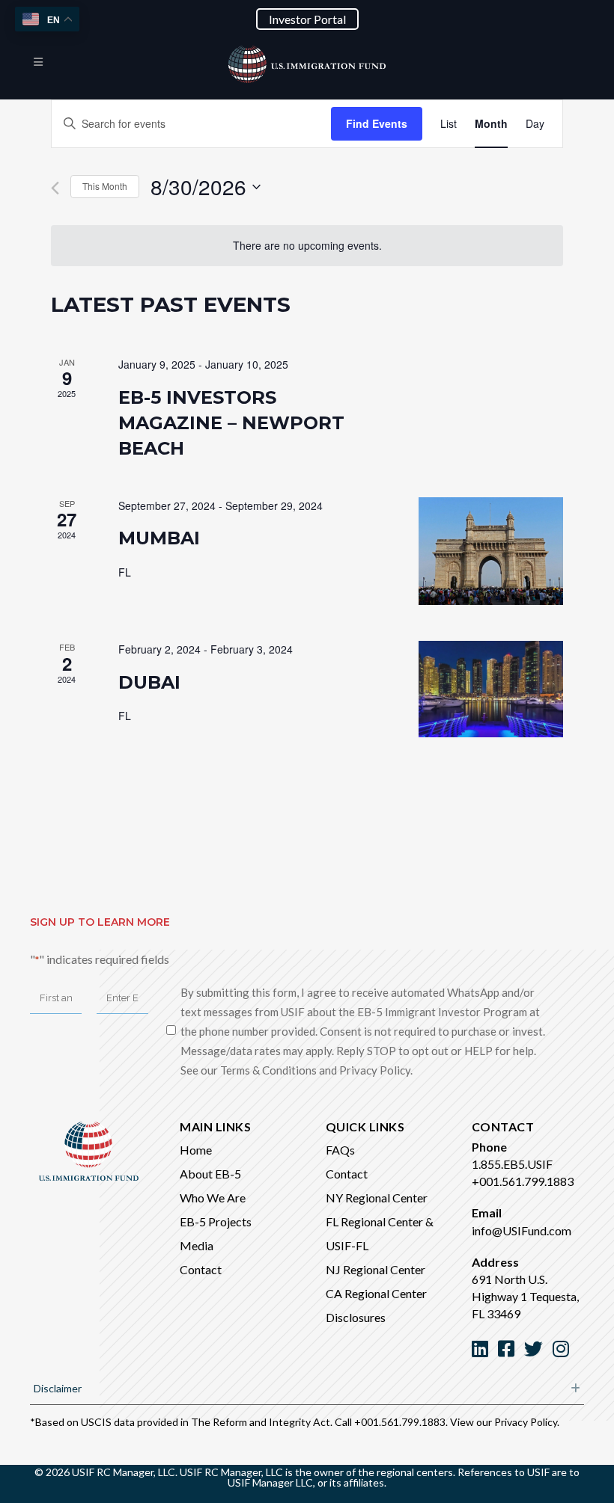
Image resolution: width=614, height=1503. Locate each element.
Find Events (376, 123)
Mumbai (159, 538)
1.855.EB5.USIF (512, 1164)
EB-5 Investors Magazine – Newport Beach (231, 423)
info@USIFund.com (521, 1230)
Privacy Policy (525, 1422)
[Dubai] (491, 689)
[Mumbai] (491, 551)
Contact (201, 1269)
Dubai (149, 682)
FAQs (340, 1150)
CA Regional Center (376, 1293)
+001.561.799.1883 (523, 1181)
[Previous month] (55, 188)
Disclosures (356, 1317)
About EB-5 (210, 1174)
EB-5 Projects (216, 1221)
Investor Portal (307, 19)
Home (196, 1150)
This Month (104, 185)
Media (196, 1245)
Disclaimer (58, 1388)
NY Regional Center (377, 1197)
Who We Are (213, 1197)
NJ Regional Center (375, 1269)
